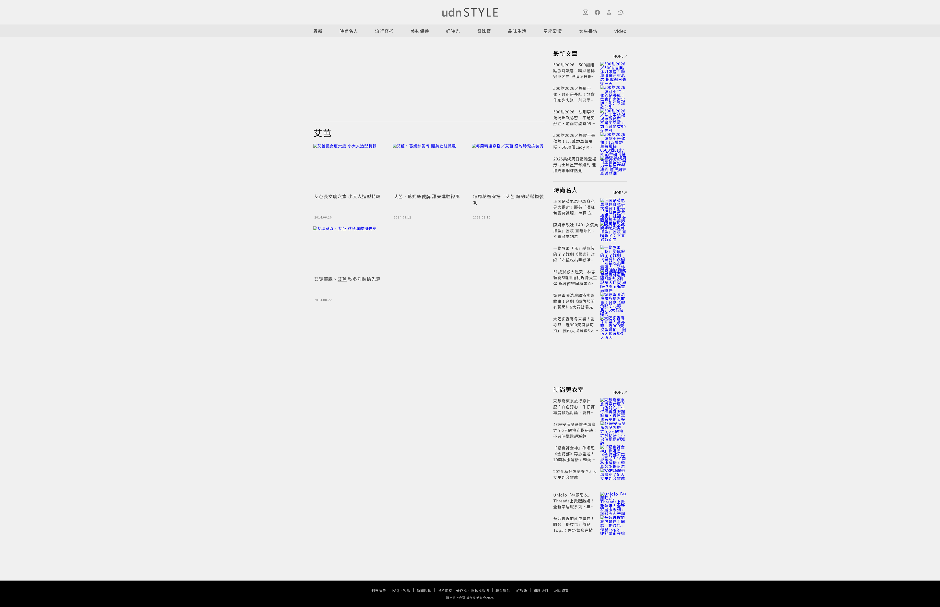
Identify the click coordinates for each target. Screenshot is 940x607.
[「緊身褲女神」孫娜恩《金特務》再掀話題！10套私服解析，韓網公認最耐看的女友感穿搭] (613, 453)
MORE (618, 56)
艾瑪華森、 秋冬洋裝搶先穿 (347, 279)
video (620, 31)
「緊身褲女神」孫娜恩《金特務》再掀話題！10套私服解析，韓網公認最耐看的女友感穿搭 (574, 456)
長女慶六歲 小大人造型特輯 (347, 196)
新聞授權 (424, 590)
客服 (407, 590)
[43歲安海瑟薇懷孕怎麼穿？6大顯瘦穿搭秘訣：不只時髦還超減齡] (613, 430)
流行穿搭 (384, 31)
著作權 (461, 590)
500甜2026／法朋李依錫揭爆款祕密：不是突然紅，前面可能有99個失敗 (574, 120)
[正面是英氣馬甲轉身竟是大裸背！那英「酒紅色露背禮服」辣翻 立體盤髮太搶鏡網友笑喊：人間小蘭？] (613, 207)
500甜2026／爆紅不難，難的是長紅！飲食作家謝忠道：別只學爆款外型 (574, 97)
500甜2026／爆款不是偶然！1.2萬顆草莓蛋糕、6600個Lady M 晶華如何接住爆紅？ (574, 144)
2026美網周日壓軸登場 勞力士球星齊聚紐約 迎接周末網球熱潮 (574, 164)
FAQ (395, 590)
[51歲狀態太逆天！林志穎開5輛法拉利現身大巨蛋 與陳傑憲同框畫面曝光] (613, 277)
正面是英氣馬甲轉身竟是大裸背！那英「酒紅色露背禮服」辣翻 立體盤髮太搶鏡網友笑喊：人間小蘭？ (574, 213)
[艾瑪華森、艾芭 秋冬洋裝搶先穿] (350, 250)
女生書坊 (588, 31)
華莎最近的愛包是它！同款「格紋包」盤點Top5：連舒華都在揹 (574, 524)
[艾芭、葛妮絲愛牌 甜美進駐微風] (429, 167)
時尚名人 (349, 31)
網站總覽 (561, 590)
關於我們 (540, 590)
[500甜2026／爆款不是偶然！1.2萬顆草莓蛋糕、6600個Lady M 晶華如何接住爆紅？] (613, 141)
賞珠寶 (484, 31)
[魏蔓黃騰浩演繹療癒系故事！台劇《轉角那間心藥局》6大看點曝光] (613, 301)
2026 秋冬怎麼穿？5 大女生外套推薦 (575, 474)
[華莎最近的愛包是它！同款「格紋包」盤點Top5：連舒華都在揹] (613, 524)
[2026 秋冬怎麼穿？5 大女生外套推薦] (613, 477)
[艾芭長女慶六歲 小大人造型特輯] (350, 167)
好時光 (453, 31)
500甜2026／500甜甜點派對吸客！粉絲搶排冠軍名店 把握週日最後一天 (574, 73)
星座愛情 (552, 31)
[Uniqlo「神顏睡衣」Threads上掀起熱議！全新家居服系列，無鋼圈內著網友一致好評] (613, 501)
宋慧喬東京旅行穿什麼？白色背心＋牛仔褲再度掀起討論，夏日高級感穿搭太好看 (574, 409)
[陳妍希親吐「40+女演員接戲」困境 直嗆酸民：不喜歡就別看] (613, 230)
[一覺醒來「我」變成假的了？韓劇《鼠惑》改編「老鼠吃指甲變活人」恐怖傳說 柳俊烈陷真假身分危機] (613, 254)
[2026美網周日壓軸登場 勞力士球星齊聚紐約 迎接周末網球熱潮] (613, 164)
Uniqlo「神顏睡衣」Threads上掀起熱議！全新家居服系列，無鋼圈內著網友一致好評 (574, 503)
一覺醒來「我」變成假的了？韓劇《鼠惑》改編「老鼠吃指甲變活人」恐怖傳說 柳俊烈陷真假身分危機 (575, 260)
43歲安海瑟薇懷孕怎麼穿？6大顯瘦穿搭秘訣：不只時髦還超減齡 (575, 430)
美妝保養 (420, 31)
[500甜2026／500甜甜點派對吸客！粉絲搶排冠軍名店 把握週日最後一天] (613, 70)
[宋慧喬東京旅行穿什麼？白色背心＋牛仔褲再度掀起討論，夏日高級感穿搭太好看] (613, 406)
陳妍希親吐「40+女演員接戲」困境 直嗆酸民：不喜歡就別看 (575, 230)
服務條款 (444, 590)
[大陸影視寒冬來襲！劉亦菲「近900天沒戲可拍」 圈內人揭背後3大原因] (613, 324)
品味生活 (517, 31)
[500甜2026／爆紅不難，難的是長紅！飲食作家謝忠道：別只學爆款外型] (613, 94)
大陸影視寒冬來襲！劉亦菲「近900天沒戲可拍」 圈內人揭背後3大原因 (574, 327)
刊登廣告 (378, 590)
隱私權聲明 (480, 590)
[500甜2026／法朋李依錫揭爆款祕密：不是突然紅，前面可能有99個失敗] (613, 117)
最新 (318, 31)
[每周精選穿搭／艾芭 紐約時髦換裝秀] (508, 167)
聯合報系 (502, 590)
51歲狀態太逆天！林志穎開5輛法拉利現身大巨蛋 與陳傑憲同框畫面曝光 (575, 280)
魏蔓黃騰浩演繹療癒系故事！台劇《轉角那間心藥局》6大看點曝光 (574, 301)
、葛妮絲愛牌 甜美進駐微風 (427, 196)
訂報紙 (521, 590)
